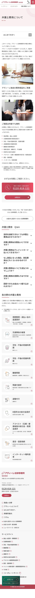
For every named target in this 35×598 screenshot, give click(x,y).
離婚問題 (5, 548)
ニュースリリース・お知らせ (11, 527)
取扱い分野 (8, 503)
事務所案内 (8, 513)
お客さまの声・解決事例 (10, 524)
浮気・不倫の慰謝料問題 (10, 545)
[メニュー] (33, 2)
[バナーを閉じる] (20, 574)
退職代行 (5, 554)
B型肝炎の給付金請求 (9, 557)
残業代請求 (6, 551)
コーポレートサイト (11, 573)
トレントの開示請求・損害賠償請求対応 (14, 566)
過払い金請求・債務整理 (10, 538)
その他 (5, 569)
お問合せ (17, 197)
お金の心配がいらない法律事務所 (12, 521)
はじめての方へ (14, 6)
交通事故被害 (7, 541)
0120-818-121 (21, 188)
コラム (6, 517)
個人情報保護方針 (21, 577)
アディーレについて (11, 506)
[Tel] (28, 2)
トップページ (4, 6)
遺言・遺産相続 (7, 563)
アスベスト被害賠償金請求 (10, 560)
